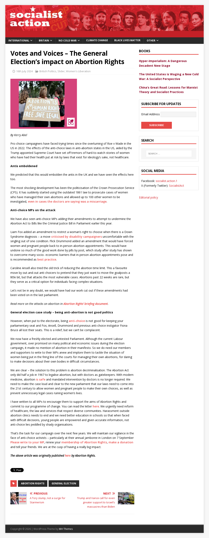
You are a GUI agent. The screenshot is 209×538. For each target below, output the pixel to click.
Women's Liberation (78, 71)
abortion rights (32, 483)
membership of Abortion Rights (84, 442)
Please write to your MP (27, 442)
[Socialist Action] (104, 35)
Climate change (97, 40)
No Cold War (68, 40)
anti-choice (76, 321)
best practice (46, 259)
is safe (40, 379)
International (18, 40)
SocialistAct (176, 185)
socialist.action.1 (166, 181)
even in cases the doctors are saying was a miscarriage (67, 201)
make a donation (121, 442)
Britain (44, 40)
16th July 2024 (24, 71)
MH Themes (66, 529)
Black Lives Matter (127, 40)
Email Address (151, 114)
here (96, 406)
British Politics (47, 71)
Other (151, 40)
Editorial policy (148, 197)
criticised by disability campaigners (76, 236)
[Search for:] (168, 153)
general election (64, 483)
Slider (61, 71)
